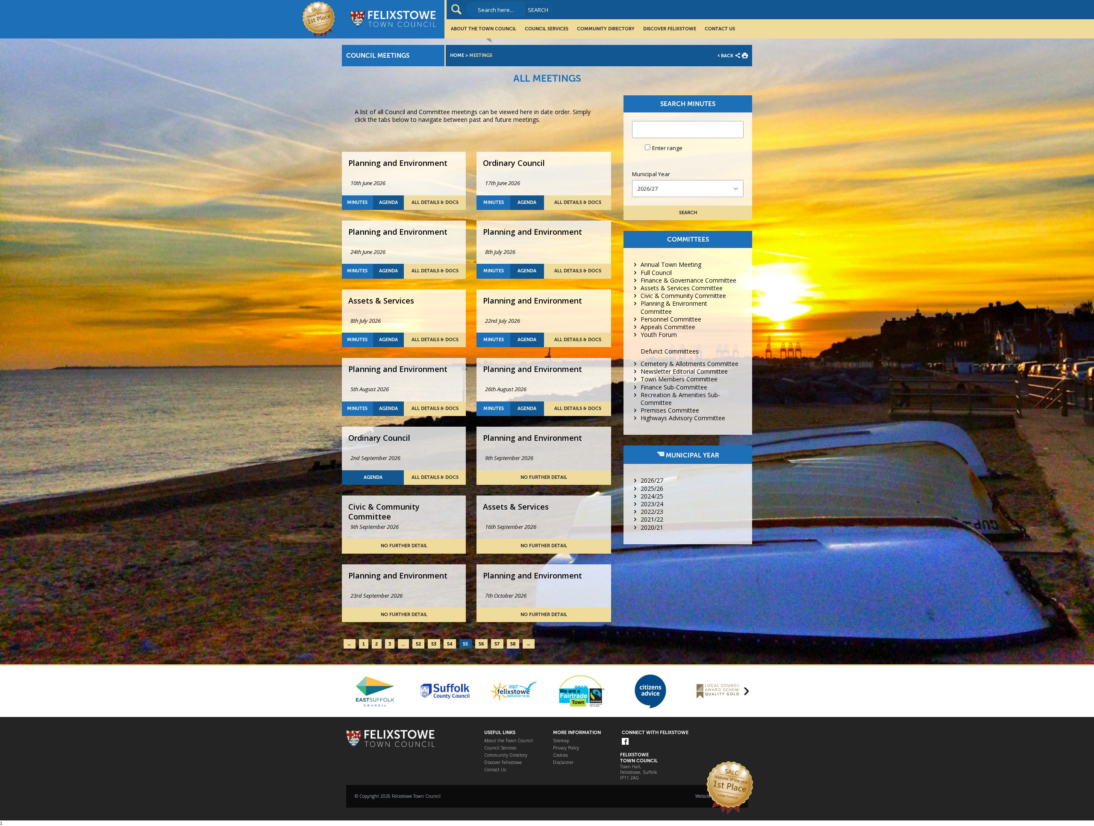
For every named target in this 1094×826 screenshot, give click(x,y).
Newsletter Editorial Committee (684, 371)
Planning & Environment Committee (674, 307)
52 (418, 644)
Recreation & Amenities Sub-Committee (680, 399)
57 (497, 644)
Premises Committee (670, 410)
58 (513, 644)
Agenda (388, 202)
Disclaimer (563, 762)
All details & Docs (435, 202)
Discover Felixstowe (669, 29)
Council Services (546, 29)
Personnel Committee (671, 319)
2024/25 (652, 496)
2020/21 (652, 527)
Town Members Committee (679, 379)
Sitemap (561, 740)
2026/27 (652, 480)
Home (457, 55)
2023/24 (652, 504)
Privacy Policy (566, 748)
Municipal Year (651, 174)
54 (450, 644)
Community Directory (606, 29)
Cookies (560, 755)
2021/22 (652, 519)
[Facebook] (625, 742)
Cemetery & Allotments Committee (689, 364)
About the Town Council (483, 29)
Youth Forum (659, 334)
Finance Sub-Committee (674, 387)
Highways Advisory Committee (683, 418)
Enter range (667, 148)
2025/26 (652, 488)
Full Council (656, 272)
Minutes (357, 202)
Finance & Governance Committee (688, 280)
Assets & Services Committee (682, 288)
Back (727, 56)
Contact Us (720, 29)
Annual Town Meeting (671, 264)
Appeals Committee (668, 327)
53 (433, 644)
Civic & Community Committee (683, 296)
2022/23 (652, 511)
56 (481, 644)
